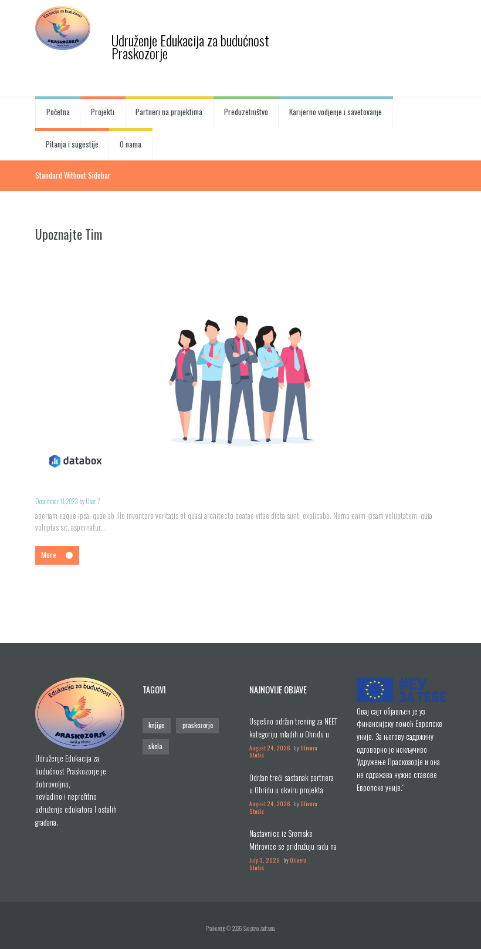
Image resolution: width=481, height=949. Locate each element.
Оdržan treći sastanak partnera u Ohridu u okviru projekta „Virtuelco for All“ (291, 790)
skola (155, 746)
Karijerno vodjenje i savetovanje (335, 112)
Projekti (102, 112)
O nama (130, 144)
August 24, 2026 (269, 748)
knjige (156, 725)
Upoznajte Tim (69, 233)
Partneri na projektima (169, 112)
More (48, 555)
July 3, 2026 (264, 860)
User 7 (93, 501)
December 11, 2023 (56, 501)
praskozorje (197, 725)
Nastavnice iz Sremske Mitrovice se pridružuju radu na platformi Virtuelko (293, 845)
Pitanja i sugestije (72, 144)
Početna (58, 112)
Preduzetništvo (246, 112)
